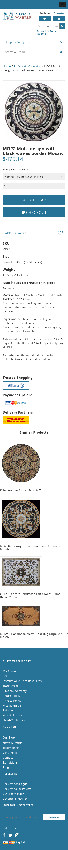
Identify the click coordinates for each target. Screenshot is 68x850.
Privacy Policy (12, 700)
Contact (8, 757)
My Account (10, 671)
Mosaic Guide (12, 705)
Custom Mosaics (13, 793)
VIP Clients (10, 752)
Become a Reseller (15, 798)
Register (44, 13)
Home (7, 66)
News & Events (12, 743)
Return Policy (11, 695)
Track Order (10, 686)
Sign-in (59, 13)
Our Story (9, 737)
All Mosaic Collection (28, 66)
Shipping (8, 710)
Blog (6, 767)
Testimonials (11, 747)
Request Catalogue (15, 784)
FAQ (6, 676)
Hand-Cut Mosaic (14, 720)
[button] (62, 4)
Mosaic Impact (12, 715)
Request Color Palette (17, 789)
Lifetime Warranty (15, 691)
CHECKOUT (36, 212)
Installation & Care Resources (22, 681)
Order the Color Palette (47, 32)
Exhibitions (10, 762)
